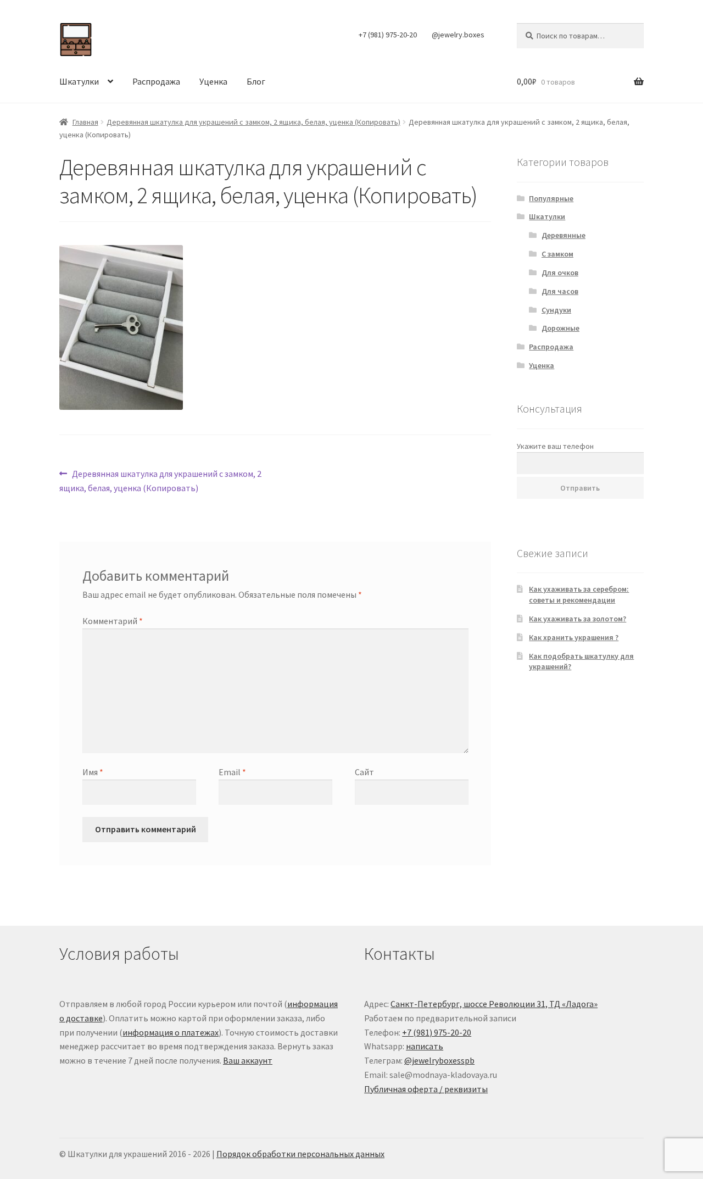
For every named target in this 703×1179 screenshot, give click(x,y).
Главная (85, 122)
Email (232, 771)
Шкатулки (79, 81)
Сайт (364, 771)
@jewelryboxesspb (439, 1060)
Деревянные (563, 235)
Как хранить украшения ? (573, 637)
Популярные (551, 198)
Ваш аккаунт (247, 1060)
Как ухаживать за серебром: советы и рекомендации (579, 594)
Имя (92, 771)
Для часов (560, 291)
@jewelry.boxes (458, 35)
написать (424, 1046)
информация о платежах (170, 1032)
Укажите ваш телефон (555, 446)
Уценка (213, 81)
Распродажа (156, 81)
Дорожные (560, 328)
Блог (256, 81)
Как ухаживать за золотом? (577, 619)
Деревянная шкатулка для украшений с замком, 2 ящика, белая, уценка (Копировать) (253, 122)
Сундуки (556, 310)
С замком (557, 254)
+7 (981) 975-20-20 (388, 35)
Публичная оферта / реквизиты (426, 1088)
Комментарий (112, 620)
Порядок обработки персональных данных (300, 1153)
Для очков (560, 272)
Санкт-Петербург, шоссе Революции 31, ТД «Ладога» (494, 1003)
